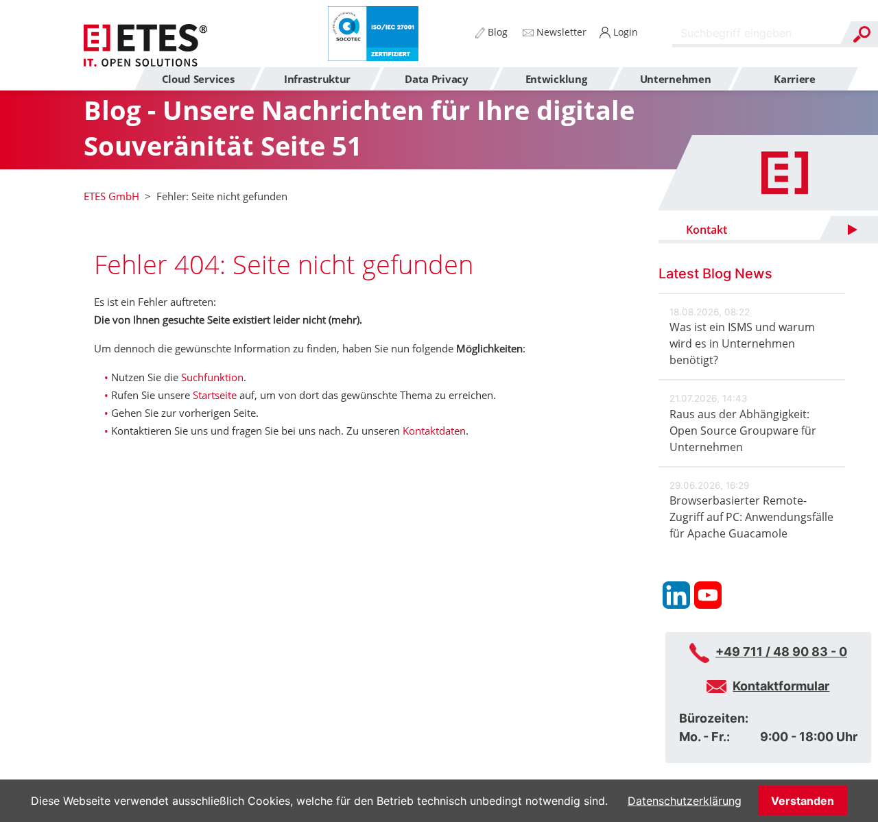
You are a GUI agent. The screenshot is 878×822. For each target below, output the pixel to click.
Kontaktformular (781, 686)
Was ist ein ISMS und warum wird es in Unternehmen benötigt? (742, 343)
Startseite (215, 395)
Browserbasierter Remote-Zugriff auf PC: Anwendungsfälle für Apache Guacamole (751, 517)
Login (624, 31)
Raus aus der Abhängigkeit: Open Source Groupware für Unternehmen (742, 431)
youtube (708, 595)
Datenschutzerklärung (684, 801)
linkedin (676, 595)
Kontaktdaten (434, 430)
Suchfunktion (212, 377)
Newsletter (560, 31)
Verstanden (802, 801)
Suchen (861, 34)
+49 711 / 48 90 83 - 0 (781, 651)
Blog (496, 31)
